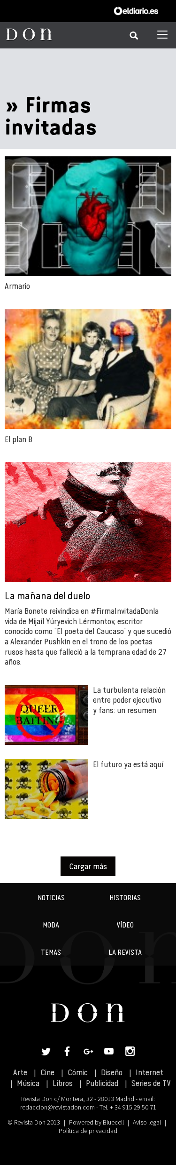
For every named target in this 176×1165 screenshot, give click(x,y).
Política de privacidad (88, 1130)
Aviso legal (147, 1122)
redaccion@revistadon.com (57, 1107)
